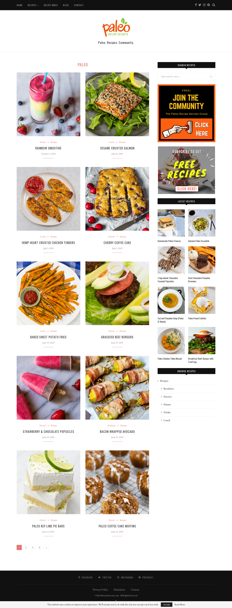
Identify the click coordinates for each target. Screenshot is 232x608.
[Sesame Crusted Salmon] (117, 104)
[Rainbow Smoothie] (48, 104)
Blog (66, 5)
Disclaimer (119, 590)
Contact (79, 5)
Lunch (111, 142)
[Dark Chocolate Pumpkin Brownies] (201, 260)
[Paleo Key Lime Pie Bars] (48, 482)
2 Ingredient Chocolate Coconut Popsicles (168, 279)
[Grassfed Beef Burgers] (117, 293)
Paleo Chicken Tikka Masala (170, 358)
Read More (180, 604)
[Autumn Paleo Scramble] (201, 223)
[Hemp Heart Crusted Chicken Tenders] (48, 199)
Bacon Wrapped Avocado (117, 431)
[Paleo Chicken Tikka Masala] (171, 340)
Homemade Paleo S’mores (169, 241)
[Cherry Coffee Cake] (117, 199)
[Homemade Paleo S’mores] (171, 223)
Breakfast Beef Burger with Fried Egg (200, 360)
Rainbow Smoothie (48, 148)
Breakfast (112, 425)
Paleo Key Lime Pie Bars (48, 526)
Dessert (112, 236)
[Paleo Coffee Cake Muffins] (117, 482)
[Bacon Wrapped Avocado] (117, 388)
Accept (166, 604)
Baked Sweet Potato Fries (48, 337)
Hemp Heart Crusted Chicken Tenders (48, 242)
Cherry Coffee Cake (117, 242)
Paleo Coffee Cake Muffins (117, 526)
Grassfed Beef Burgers (117, 337)
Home (20, 5)
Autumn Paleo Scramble (198, 241)
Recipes (32, 5)
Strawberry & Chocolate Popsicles (48, 431)
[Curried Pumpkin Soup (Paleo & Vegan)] (171, 300)
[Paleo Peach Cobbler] (201, 300)
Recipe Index (51, 5)
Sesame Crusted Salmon (117, 148)
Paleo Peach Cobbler (197, 318)
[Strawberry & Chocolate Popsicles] (48, 388)
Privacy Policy (100, 590)
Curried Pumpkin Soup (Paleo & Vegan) (170, 320)
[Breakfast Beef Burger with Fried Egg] (201, 340)
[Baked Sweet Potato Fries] (48, 293)
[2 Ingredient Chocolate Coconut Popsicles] (171, 260)
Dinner (112, 331)
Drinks (43, 142)
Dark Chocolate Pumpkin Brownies (199, 279)
